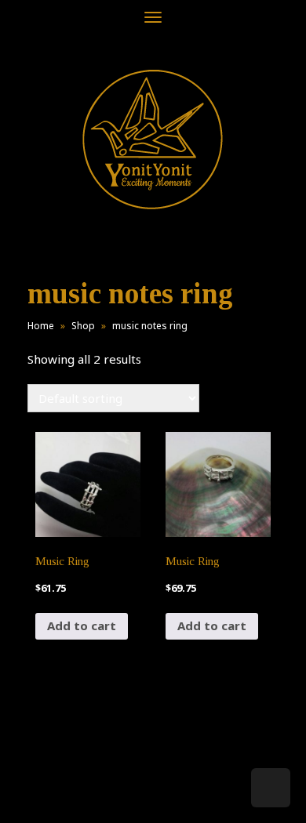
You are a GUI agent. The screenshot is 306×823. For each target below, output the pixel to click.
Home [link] (40, 325)
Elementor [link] (176, 795)
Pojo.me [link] (127, 785)
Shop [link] (83, 325)
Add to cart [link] (81, 625)
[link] (153, 139)
